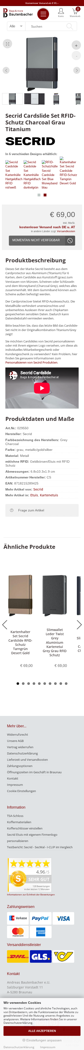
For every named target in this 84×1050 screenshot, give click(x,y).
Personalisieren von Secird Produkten (31, 362)
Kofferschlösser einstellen (24, 828)
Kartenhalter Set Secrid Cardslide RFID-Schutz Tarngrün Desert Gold (20, 642)
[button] (39, 195)
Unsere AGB (15, 741)
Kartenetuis (49, 495)
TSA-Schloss (15, 816)
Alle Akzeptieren (42, 1030)
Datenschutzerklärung (22, 753)
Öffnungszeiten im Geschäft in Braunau (34, 772)
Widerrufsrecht (17, 734)
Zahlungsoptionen (19, 766)
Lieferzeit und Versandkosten (27, 759)
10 (66, 683)
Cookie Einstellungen (21, 791)
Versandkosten (66, 231)
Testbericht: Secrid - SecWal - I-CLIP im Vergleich (40, 847)
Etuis (34, 495)
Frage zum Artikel (31, 510)
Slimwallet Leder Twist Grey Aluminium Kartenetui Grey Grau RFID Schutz (54, 642)
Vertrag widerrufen (20, 747)
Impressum (15, 785)
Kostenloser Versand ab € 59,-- (41, 3)
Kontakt (12, 778)
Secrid (38, 489)
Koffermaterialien (19, 822)
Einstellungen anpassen (43, 1040)
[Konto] (61, 12)
